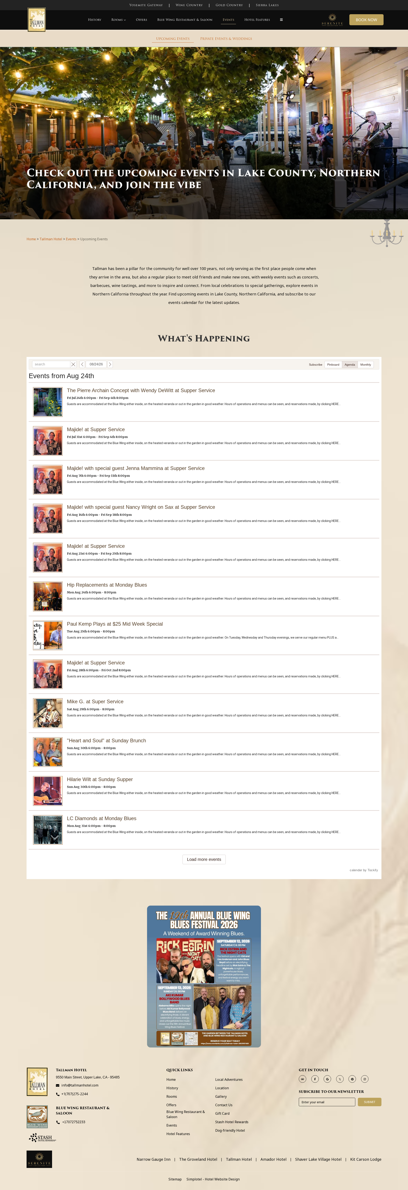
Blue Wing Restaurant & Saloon (184, 19)
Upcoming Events (173, 38)
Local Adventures (229, 1079)
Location (222, 1088)
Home (31, 239)
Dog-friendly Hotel (230, 1130)
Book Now (366, 19)
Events (228, 19)
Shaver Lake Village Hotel (318, 1159)
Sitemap (175, 1179)
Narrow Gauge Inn (153, 1159)
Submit (369, 1102)
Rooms (117, 19)
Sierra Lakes (267, 5)
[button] (281, 19)
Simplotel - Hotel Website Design (213, 1179)
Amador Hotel (273, 1159)
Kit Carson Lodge (365, 1159)
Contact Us (223, 1105)
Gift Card (222, 1113)
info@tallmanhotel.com (79, 1085)
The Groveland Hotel (198, 1159)
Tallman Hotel (51, 239)
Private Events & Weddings (226, 38)
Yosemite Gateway (146, 5)
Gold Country (229, 5)
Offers (141, 19)
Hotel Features (257, 19)
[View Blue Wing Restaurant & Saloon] (37, 1116)
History (94, 19)
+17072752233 (73, 1122)
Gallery (221, 1096)
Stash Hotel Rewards (231, 1122)
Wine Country (189, 5)
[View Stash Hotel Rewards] (42, 1137)
